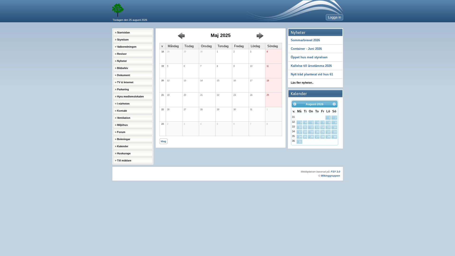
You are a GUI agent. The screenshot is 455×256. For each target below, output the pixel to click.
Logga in (334, 17)
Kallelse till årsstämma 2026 (311, 66)
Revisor (122, 53)
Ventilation (123, 117)
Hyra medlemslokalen (130, 96)
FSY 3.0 (335, 171)
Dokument (123, 75)
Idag (163, 141)
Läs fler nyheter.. (302, 82)
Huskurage (124, 153)
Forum (121, 132)
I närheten (123, 103)
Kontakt (122, 110)
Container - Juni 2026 (306, 48)
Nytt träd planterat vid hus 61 (312, 74)
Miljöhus (122, 124)
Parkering (123, 89)
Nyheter (122, 60)
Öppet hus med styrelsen (309, 57)
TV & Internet (125, 82)
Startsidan (123, 32)
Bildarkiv (122, 68)
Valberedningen (126, 46)
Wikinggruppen (330, 175)
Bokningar (123, 139)
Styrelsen (123, 39)
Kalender (122, 146)
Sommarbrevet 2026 (305, 40)
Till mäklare (124, 160)
